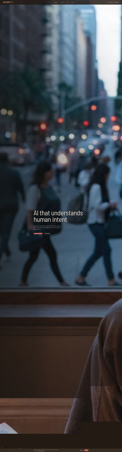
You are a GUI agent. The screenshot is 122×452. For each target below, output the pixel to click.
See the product (110, 2)
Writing (68, 2)
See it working (47, 233)
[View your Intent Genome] (2, 448)
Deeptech (49, 2)
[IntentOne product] (116, 2)
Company (72, 2)
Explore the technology (38, 233)
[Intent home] (8, 2)
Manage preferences (41, 450)
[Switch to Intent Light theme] (2, 450)
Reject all (81, 450)
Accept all (86, 450)
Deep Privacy (55, 2)
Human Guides (62, 2)
